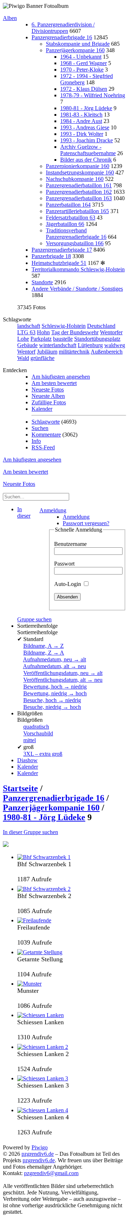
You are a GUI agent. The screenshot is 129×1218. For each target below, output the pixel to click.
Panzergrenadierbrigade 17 (62, 250)
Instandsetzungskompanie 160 (80, 172)
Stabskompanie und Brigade (78, 44)
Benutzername (70, 544)
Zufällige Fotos (49, 402)
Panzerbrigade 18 (51, 256)
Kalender (42, 409)
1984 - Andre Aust (81, 121)
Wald (23, 358)
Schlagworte (46, 422)
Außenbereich (107, 352)
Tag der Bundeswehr (75, 332)
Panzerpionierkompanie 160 (77, 166)
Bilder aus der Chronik (86, 160)
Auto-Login (68, 584)
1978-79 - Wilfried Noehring (92, 95)
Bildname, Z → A (43, 653)
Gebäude (27, 345)
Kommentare (46, 435)
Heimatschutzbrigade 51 (59, 263)
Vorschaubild (38, 733)
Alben (10, 18)
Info (36, 441)
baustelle (63, 339)
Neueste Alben (48, 396)
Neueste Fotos (48, 389)
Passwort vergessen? (86, 523)
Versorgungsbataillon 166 (75, 243)
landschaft (28, 326)
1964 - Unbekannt (80, 57)
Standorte (42, 282)
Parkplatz (41, 339)
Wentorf (26, 352)
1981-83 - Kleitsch (81, 115)
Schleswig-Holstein (64, 326)
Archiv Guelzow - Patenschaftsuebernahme (88, 150)
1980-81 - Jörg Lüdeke (86, 108)
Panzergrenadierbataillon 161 (79, 185)
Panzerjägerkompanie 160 (75, 50)
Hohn (43, 332)
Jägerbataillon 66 (65, 224)
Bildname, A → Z (43, 646)
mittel (29, 740)
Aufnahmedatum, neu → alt (54, 659)
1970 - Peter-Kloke (82, 69)
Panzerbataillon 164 (68, 205)
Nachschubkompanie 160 (75, 179)
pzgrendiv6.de (38, 1154)
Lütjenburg (90, 345)
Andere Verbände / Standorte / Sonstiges (77, 289)
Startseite (20, 788)
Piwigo (40, 1147)
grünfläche (42, 358)
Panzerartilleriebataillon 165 (77, 211)
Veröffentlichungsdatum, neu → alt (62, 673)
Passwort (64, 564)
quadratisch (36, 727)
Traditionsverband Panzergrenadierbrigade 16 (76, 233)
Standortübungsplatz (97, 339)
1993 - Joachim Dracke (86, 140)
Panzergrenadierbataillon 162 (79, 192)
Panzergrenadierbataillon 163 (79, 198)
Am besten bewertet (54, 383)
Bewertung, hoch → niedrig (55, 687)
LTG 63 (26, 332)
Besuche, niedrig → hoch (52, 707)
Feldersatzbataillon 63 (70, 217)
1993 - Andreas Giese (84, 127)
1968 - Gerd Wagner (83, 63)
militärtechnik (74, 352)
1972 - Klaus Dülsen (83, 89)
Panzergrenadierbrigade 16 (62, 37)
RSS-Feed (43, 447)
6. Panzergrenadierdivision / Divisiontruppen (63, 27)
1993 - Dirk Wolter (81, 134)
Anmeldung (52, 510)
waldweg (114, 345)
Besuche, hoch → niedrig (52, 700)
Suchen (40, 428)
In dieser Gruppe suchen (30, 832)
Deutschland (101, 326)
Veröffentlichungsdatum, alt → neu (62, 680)
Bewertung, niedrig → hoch (55, 693)
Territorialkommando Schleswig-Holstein (78, 269)
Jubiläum (47, 352)
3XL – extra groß (42, 754)
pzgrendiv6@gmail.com (51, 1173)
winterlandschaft (57, 345)
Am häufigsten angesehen (61, 377)
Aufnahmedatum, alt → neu (54, 666)
